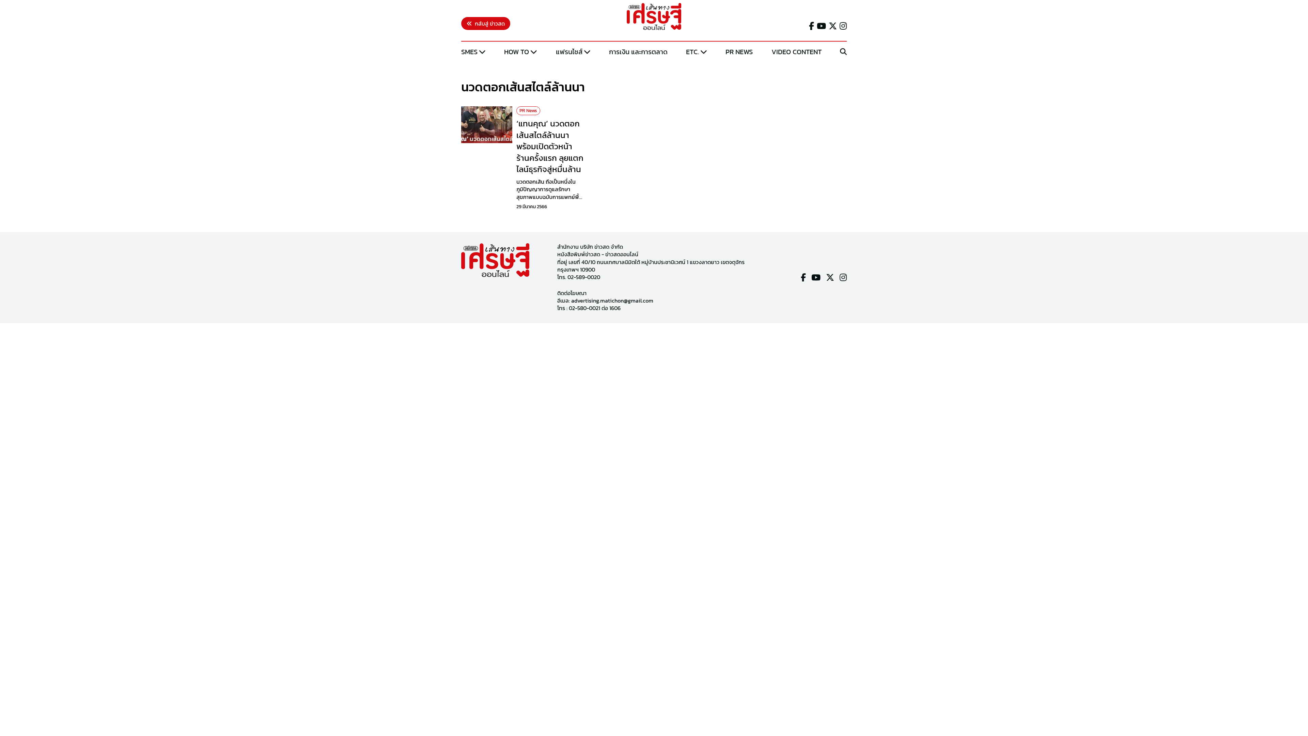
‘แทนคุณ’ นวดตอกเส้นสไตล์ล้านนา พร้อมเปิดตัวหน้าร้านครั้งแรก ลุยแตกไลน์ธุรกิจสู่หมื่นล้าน (549, 146)
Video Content (797, 52)
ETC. (692, 52)
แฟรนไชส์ (569, 52)
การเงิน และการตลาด (638, 52)
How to (516, 52)
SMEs (469, 52)
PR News (739, 52)
